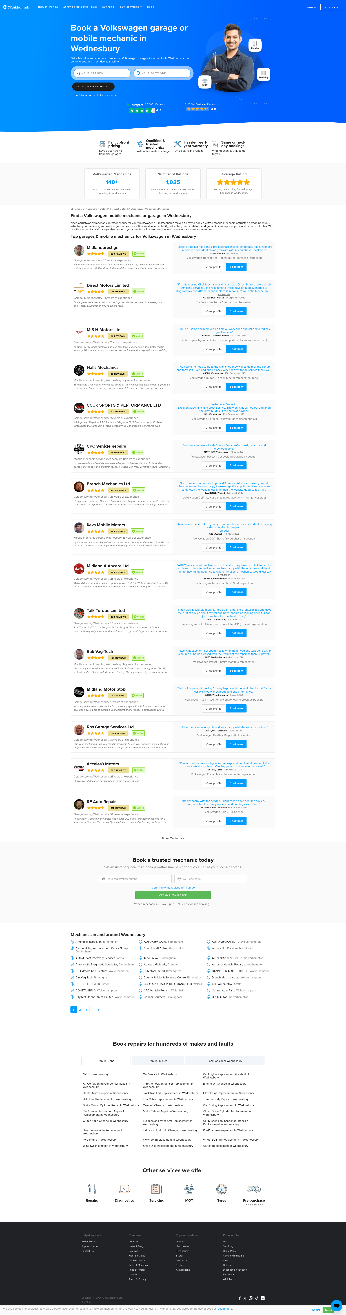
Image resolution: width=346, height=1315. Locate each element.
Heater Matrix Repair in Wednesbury (105, 1093)
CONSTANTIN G (86, 990)
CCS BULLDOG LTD (88, 983)
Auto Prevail (151, 957)
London (180, 1241)
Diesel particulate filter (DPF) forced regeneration (236, 624)
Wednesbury (137, 208)
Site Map (85, 1302)
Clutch (226, 1260)
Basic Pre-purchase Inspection (236, 538)
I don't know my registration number (173, 887)
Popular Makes (158, 1060)
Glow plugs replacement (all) (239, 418)
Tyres (221, 1200)
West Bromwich (220, 695)
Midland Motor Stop (106, 689)
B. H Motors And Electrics (91, 970)
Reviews (155, 104)
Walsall (220, 297)
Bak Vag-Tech (100, 651)
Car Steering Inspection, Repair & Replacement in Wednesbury (104, 1113)
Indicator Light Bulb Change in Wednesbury (170, 1130)
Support (108, 7)
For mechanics (137, 1260)
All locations (183, 1269)
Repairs (92, 1200)
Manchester (182, 1246)
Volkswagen (194, 257)
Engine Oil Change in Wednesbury (224, 1083)
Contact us (87, 1251)
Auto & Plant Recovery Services (95, 957)
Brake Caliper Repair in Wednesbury (165, 1111)
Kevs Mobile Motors (106, 524)
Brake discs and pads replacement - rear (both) (238, 340)
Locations (92, 208)
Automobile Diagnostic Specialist (96, 964)
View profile (213, 266)
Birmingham (110, 941)
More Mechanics (173, 838)
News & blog (136, 1246)
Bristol (179, 1255)
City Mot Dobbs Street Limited (94, 996)
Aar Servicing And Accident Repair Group (102, 948)
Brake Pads (229, 1251)
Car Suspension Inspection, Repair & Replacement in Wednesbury (226, 1122)
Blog (150, 7)
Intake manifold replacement (237, 661)
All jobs (227, 1279)
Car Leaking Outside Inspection (237, 456)
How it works (88, 1241)
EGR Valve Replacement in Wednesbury (168, 1099)
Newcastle (181, 1260)
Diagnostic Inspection (237, 735)
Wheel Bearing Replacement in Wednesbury (231, 1139)
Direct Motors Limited (108, 285)
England (103, 208)
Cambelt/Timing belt (234, 1255)
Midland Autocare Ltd (108, 565)
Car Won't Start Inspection (236, 583)
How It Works (48, 7)
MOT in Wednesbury (95, 1074)
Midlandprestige (102, 247)
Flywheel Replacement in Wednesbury (167, 1139)
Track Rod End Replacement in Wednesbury (170, 1093)
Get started (332, 7)
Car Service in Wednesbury (160, 1074)
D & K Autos (219, 996)
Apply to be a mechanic (80, 7)
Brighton (180, 1265)
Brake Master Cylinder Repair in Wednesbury (111, 1105)
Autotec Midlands (155, 964)
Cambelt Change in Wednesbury (163, 1105)
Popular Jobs (106, 1060)
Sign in (312, 7)
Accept (328, 1310)
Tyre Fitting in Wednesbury (100, 1139)
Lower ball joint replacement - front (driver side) (236, 497)
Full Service (236, 811)
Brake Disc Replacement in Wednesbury (168, 1145)
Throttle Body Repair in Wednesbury (226, 1099)
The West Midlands (119, 208)
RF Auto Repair (101, 801)
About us (134, 1241)
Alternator (228, 1274)
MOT (189, 1200)
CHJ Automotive (222, 983)
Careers (133, 1274)
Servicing (156, 1200)
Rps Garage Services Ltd (110, 726)
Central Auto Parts (223, 990)
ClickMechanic (78, 208)
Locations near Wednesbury (225, 1060)
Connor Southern (154, 996)
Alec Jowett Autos (155, 948)
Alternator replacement (236, 302)
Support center (90, 1246)
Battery (227, 1265)
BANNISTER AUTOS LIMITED (230, 970)
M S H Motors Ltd (104, 329)
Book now (236, 266)
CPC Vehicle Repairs (106, 446)
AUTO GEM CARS (155, 941)
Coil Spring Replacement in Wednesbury (228, 1105)
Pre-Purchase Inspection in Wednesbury (228, 1130)
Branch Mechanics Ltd (108, 483)
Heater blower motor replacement (236, 774)
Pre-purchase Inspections (254, 1202)
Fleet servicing (137, 1255)
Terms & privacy (137, 1279)
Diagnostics (124, 1200)
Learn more (225, 1308)
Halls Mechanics (102, 367)
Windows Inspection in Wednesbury (105, 1145)
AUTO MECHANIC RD (225, 941)
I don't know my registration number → (95, 95)
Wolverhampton (251, 941)
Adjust (316, 1309)
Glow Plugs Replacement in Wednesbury (228, 1093)
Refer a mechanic (138, 1265)
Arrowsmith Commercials (227, 948)
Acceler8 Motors (103, 763)
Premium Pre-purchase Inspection (240, 257)
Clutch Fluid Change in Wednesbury (105, 1120)
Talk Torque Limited (106, 610)
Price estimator (137, 1269)
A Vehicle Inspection (89, 941)
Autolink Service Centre (227, 957)
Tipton (219, 769)
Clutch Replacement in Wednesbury (225, 1145)
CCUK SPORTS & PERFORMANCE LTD (124, 405)
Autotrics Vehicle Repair (227, 964)
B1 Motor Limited (154, 970)
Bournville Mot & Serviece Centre (165, 977)
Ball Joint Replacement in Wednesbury (107, 1099)
